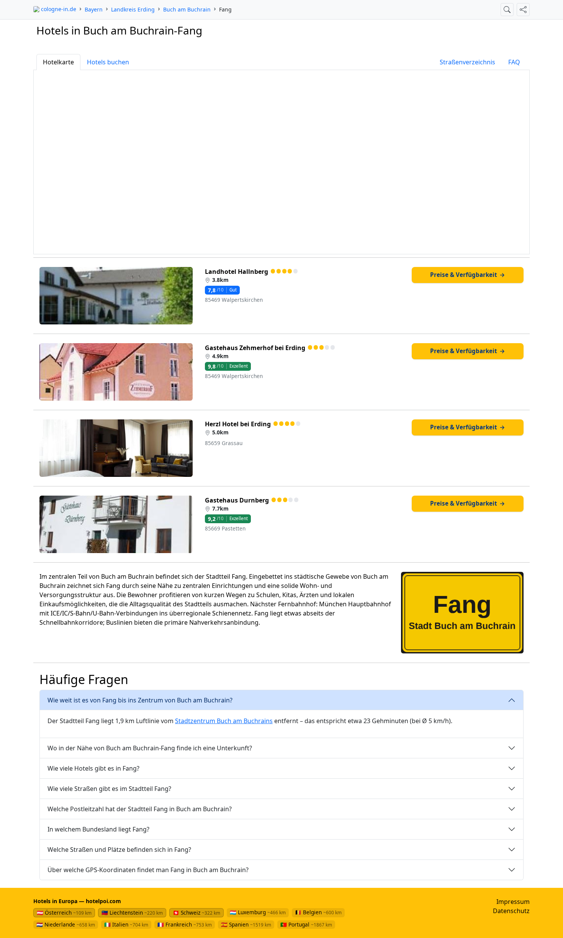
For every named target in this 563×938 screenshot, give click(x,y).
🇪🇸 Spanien (246, 924)
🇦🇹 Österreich (64, 912)
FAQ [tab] (514, 62)
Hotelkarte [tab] (58, 62)
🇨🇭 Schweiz (196, 912)
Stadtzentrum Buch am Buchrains (224, 721)
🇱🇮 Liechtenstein (132, 912)
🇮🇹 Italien (126, 924)
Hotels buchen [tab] (108, 62)
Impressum (513, 901)
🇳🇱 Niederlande (65, 924)
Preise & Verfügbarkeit (467, 274)
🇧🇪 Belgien (318, 912)
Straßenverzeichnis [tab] (467, 62)
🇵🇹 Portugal (306, 924)
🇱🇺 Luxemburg (258, 912)
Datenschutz (511, 911)
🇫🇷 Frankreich (184, 924)
